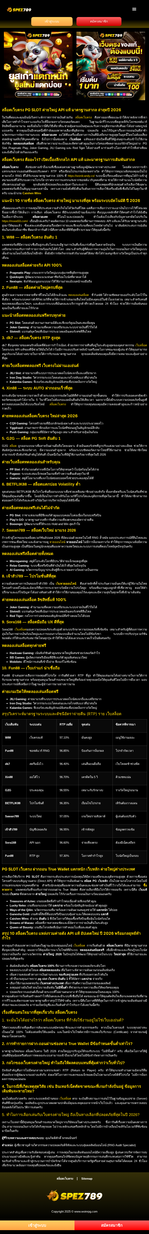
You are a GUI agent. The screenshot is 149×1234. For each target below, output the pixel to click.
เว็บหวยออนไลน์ (66, 583)
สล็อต (13, 445)
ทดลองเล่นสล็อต (78, 295)
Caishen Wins (32, 193)
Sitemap (86, 1178)
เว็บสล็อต (141, 345)
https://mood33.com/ (15, 221)
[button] (134, 9)
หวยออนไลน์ (57, 542)
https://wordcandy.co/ (81, 175)
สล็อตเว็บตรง (83, 117)
